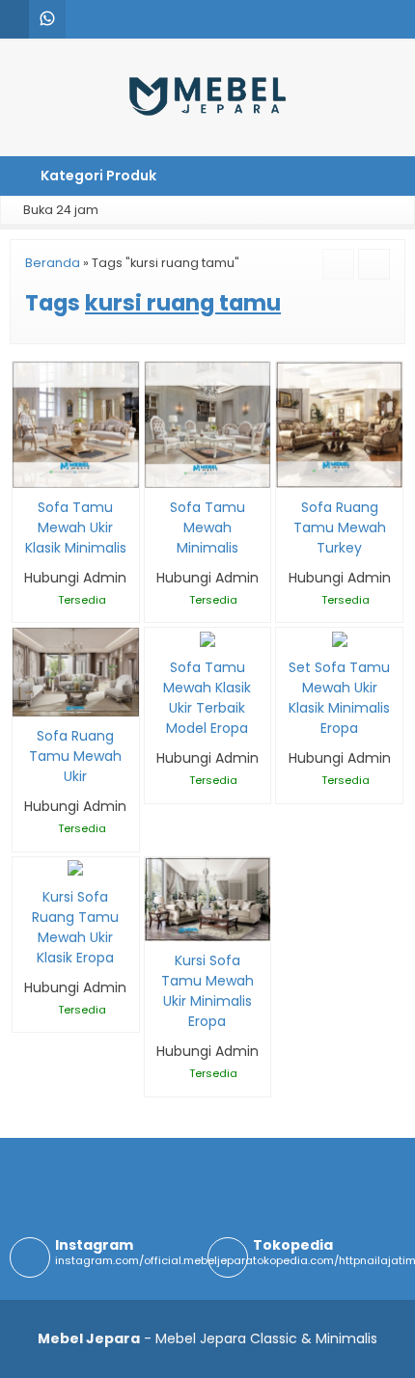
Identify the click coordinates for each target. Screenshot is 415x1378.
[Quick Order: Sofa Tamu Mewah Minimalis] (158, 470)
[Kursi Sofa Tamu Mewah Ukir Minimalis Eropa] (208, 897)
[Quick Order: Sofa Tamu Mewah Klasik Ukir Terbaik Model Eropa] (158, 630)
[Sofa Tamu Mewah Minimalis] (208, 423)
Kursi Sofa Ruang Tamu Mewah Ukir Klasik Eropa (75, 927)
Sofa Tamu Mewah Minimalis (207, 527)
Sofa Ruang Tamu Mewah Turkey (339, 527)
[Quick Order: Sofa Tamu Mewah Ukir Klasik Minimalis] (25, 470)
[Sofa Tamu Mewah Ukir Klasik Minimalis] (76, 423)
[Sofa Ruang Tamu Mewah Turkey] (339, 423)
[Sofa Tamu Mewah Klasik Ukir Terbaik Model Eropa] (207, 637)
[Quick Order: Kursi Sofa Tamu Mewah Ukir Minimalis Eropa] (158, 923)
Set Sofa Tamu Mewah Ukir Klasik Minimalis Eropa (339, 698)
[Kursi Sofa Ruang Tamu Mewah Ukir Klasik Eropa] (75, 867)
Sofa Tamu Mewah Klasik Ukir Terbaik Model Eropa (207, 698)
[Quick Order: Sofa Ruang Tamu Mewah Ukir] (25, 699)
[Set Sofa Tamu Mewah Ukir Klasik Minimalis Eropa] (339, 637)
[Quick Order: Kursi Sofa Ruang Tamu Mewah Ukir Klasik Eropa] (25, 860)
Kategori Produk (97, 175)
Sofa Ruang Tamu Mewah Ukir (75, 756)
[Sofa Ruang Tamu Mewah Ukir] (76, 671)
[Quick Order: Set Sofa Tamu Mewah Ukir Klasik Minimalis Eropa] (289, 630)
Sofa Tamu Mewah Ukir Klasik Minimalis (75, 527)
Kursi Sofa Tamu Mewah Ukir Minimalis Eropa (207, 991)
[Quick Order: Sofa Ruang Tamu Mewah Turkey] (289, 470)
